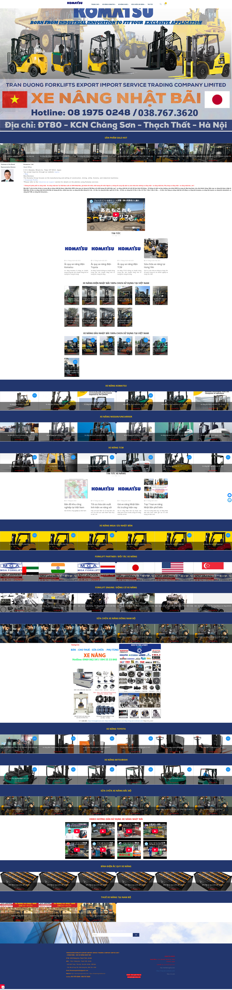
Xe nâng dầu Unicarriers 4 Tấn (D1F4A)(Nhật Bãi (72, 371)
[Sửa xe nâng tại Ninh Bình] (96, 806)
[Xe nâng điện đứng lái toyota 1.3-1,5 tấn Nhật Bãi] (19, 153)
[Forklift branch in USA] (174, 571)
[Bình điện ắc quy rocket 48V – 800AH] (96, 881)
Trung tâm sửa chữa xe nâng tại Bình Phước (174, 637)
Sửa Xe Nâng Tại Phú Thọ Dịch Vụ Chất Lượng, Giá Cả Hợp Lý (174, 809)
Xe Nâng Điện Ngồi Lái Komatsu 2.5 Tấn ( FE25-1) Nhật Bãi (135, 156)
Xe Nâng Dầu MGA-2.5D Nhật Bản (97, 544)
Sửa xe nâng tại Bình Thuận (19, 637)
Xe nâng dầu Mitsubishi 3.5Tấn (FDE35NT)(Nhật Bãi (160, 350)
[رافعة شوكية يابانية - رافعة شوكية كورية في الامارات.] (19, 571)
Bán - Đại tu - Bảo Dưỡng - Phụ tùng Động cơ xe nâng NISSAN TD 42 (212, 607)
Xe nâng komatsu (108, 4)
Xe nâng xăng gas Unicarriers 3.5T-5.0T (135, 435)
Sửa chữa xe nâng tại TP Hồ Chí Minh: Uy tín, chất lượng (135, 637)
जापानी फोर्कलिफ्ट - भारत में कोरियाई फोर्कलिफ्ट (58, 575)
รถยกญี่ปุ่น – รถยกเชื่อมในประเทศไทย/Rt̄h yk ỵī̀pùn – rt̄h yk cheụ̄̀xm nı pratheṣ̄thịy (96, 576)
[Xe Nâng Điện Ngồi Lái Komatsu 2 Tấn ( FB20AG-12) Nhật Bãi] (160, 295)
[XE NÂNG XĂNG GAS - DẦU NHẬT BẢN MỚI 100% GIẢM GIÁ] (19, 744)
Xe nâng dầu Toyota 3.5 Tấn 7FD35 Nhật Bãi (125, 350)
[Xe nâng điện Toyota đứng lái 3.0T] (174, 744)
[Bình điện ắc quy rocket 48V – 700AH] (135, 881)
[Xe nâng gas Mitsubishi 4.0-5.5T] (174, 775)
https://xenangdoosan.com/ (96, 721)
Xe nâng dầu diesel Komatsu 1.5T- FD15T (58, 404)
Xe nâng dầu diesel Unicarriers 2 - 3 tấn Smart (174, 435)
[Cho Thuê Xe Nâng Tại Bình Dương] (96, 912)
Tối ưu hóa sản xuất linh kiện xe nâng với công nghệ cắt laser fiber (101, 509)
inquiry (56, 172)
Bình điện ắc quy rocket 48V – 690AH (174, 885)
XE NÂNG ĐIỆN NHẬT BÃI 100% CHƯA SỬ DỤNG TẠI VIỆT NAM (116, 283)
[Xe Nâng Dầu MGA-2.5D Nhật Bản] (96, 540)
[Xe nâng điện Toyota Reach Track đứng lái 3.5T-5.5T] (58, 744)
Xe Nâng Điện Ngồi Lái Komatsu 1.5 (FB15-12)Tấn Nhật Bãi (124, 322)
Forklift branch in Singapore (213, 575)
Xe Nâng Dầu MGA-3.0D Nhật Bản (58, 544)
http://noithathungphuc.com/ (167, 967)
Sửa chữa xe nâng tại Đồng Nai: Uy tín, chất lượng (212, 637)
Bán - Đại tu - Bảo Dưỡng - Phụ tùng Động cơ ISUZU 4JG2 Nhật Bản (135, 607)
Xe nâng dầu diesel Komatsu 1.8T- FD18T (135, 404)
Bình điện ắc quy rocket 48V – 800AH (97, 885)
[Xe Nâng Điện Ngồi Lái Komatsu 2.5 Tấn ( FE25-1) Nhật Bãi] (135, 153)
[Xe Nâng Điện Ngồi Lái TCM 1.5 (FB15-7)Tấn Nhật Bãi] (89, 317)
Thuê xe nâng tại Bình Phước (19, 916)
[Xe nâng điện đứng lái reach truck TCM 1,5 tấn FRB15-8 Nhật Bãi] (58, 153)
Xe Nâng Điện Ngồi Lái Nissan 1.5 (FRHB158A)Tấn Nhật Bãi (107, 323)
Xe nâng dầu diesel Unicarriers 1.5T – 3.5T (213, 435)
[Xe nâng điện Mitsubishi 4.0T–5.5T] (19, 775)
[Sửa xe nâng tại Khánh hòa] (96, 633)
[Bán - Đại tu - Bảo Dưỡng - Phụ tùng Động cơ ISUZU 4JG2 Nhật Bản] (135, 602)
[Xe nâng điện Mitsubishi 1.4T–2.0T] (135, 775)
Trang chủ (95, 4)
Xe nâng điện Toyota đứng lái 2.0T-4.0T (212, 747)
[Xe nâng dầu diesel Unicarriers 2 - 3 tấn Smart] (174, 432)
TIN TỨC (116, 233)
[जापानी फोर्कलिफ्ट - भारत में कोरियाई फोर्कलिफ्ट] (58, 571)
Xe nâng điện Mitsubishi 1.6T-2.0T (97, 778)
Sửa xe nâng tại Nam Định (19, 809)
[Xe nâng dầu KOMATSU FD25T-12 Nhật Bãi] (89, 345)
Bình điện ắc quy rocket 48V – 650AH (213, 885)
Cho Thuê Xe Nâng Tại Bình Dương (96, 916)
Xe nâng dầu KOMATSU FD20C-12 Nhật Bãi (72, 350)
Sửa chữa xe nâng (137, 4)
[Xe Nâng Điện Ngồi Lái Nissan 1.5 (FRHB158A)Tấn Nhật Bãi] (107, 317)
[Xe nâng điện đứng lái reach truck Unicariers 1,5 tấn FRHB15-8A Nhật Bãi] (96, 153)
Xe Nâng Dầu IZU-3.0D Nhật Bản (213, 544)
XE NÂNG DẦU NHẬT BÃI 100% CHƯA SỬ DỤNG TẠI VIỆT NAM (116, 333)
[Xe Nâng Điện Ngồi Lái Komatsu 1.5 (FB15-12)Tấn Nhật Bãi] (124, 317)
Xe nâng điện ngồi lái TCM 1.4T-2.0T (212, 466)
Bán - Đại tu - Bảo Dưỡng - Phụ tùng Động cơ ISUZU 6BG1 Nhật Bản (174, 607)
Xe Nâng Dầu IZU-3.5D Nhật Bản (174, 544)
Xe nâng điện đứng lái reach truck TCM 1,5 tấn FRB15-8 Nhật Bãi (58, 157)
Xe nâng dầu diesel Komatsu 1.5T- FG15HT (96, 404)
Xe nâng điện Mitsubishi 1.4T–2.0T (135, 778)
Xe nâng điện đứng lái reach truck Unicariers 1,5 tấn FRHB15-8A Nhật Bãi (96, 157)
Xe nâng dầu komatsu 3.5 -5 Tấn (19, 404)
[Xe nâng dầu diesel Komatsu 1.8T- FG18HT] (174, 401)
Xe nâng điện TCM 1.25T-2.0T (58, 466)
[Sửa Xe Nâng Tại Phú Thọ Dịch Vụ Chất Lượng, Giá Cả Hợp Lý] (174, 806)
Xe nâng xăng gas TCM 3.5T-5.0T (19, 466)
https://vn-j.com (171, 974)
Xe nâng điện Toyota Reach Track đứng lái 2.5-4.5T (135, 747)
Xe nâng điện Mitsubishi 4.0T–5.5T (19, 778)
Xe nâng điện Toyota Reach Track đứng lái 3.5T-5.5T (58, 747)
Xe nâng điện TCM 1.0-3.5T (174, 466)
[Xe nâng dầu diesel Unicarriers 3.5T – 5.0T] (96, 432)
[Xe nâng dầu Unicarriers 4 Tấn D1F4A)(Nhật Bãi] (71, 367)
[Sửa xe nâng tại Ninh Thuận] (58, 633)
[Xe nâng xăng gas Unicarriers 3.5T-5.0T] (135, 432)
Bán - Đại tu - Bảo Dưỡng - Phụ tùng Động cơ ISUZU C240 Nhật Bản (97, 607)
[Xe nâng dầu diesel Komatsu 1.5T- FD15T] (58, 401)
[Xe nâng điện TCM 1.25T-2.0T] (58, 462)
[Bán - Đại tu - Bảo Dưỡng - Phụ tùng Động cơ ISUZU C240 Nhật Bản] (96, 602)
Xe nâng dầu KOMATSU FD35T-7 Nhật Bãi (107, 350)
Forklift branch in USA (174, 575)
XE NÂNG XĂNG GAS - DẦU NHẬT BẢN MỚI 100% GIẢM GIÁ (19, 747)
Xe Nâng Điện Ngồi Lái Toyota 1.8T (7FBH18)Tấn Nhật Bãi (71, 322)
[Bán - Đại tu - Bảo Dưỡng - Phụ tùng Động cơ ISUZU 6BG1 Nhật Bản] (174, 602)
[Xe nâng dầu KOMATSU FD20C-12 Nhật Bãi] (71, 345)
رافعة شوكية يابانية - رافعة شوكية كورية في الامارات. (19, 575)
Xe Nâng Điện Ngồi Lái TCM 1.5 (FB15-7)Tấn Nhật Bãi (89, 322)
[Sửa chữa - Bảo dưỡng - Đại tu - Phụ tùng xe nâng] (19, 602)
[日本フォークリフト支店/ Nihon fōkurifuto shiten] (135, 571)
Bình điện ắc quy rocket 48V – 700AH (135, 885)
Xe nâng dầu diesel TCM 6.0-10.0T (135, 466)
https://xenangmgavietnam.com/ (114, 721)
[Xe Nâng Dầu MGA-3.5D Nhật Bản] (19, 540)
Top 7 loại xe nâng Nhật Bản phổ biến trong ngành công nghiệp (153, 509)
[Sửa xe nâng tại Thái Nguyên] (135, 806)
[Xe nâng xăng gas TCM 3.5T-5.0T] (19, 462)
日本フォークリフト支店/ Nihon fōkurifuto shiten (135, 575)
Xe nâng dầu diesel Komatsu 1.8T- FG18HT (174, 404)
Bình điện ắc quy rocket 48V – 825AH (19, 885)
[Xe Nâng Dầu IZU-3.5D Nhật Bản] (174, 540)
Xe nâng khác (123, 4)
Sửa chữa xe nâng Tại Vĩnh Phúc (212, 809)
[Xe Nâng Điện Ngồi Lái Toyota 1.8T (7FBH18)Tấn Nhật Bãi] (71, 317)
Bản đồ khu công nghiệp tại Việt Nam (74, 506)
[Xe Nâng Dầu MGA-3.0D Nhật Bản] (58, 540)
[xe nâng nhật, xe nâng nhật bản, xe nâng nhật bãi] (73, 2)
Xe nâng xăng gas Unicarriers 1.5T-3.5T (58, 435)
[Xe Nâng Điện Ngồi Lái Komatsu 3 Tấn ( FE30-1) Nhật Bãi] (174, 153)
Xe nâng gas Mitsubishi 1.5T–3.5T (213, 778)
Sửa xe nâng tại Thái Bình (58, 809)
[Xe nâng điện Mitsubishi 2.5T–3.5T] (58, 775)
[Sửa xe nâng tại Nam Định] (19, 806)
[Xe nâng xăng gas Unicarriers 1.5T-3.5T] (58, 432)
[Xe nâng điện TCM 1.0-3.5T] (174, 462)
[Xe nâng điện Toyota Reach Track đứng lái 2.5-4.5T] (135, 744)
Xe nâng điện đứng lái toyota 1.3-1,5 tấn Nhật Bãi (19, 156)
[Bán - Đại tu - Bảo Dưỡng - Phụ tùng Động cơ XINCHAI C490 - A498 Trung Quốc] (58, 602)
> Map (26, 174)
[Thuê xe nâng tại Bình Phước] (19, 912)
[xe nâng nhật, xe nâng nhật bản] (116, 681)
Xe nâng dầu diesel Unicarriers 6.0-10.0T (19, 435)
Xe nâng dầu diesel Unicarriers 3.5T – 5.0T (97, 435)
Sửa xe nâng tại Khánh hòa (97, 637)
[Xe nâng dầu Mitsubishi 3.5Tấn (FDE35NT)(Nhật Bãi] (160, 345)
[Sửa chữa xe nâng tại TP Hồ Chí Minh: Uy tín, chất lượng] (135, 633)
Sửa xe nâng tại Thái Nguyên (135, 809)
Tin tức (150, 4)
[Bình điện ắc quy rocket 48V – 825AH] (19, 881)
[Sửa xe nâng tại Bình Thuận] (19, 633)
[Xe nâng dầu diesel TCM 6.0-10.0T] (135, 462)
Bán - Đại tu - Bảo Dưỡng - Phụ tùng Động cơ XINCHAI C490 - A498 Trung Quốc (58, 607)
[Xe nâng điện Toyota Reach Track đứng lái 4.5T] (96, 744)
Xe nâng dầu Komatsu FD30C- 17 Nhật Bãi (142, 350)
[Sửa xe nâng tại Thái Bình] (58, 806)
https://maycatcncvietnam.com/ (134, 721)
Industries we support (47, 182)
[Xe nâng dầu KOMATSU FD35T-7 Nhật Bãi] (107, 345)
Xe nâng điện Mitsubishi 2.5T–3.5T (58, 778)
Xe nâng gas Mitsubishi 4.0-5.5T (174, 778)
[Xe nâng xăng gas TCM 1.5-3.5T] (96, 462)
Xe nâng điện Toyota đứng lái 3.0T (174, 747)
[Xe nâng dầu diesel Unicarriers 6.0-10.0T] (19, 432)
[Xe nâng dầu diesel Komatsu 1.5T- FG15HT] (96, 401)
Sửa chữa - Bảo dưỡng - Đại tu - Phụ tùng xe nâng (19, 606)
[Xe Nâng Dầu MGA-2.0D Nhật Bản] (135, 540)
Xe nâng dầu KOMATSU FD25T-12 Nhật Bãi (89, 350)
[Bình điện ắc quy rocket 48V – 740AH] (58, 881)
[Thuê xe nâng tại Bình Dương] (58, 912)
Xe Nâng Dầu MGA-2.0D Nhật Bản (135, 544)
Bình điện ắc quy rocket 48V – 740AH (58, 885)
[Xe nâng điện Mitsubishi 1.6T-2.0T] (96, 775)
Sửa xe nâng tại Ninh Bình (96, 809)
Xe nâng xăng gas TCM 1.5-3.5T (96, 466)
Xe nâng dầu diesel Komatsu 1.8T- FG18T (213, 404)
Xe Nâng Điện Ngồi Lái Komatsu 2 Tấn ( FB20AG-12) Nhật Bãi (213, 156)
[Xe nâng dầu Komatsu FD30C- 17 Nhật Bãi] (142, 345)
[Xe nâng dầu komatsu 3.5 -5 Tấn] (19, 401)
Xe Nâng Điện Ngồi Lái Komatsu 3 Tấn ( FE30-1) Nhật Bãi (174, 156)
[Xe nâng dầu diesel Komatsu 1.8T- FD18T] (135, 401)
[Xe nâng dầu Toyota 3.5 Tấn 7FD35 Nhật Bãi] (124, 345)
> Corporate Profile (31, 180)
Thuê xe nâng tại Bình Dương (58, 916)
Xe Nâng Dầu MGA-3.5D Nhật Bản (19, 544)
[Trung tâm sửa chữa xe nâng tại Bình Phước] (174, 633)
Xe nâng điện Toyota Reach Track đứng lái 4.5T (97, 747)
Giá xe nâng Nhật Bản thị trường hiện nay (128, 506)
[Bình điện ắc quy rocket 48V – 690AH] (174, 881)
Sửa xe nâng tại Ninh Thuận (58, 637)
